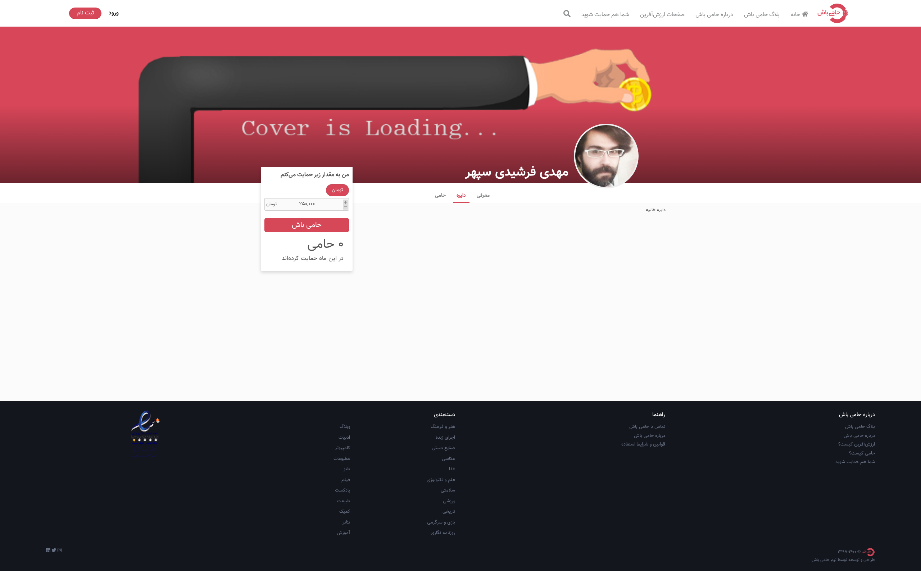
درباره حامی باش (714, 14)
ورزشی (449, 501)
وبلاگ (345, 426)
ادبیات (344, 437)
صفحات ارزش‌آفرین (662, 14)
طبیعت (343, 501)
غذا (452, 469)
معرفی (483, 196)
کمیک (344, 511)
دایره (461, 196)
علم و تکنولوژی (441, 480)
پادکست (342, 490)
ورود (114, 13)
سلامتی (448, 490)
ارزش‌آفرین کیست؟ (856, 444)
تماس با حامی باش (647, 426)
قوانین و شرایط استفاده (643, 444)
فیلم (345, 480)
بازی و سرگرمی (441, 522)
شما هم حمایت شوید (605, 14)
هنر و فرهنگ (443, 426)
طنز (347, 469)
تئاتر (346, 522)
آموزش (343, 532)
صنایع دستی (443, 448)
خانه (795, 14)
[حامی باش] (832, 13)
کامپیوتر (342, 448)
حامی (440, 196)
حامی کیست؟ (862, 453)
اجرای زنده (445, 437)
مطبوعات (342, 458)
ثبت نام (85, 13)
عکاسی (448, 458)
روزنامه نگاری (443, 532)
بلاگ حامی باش (762, 14)
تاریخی (449, 511)
